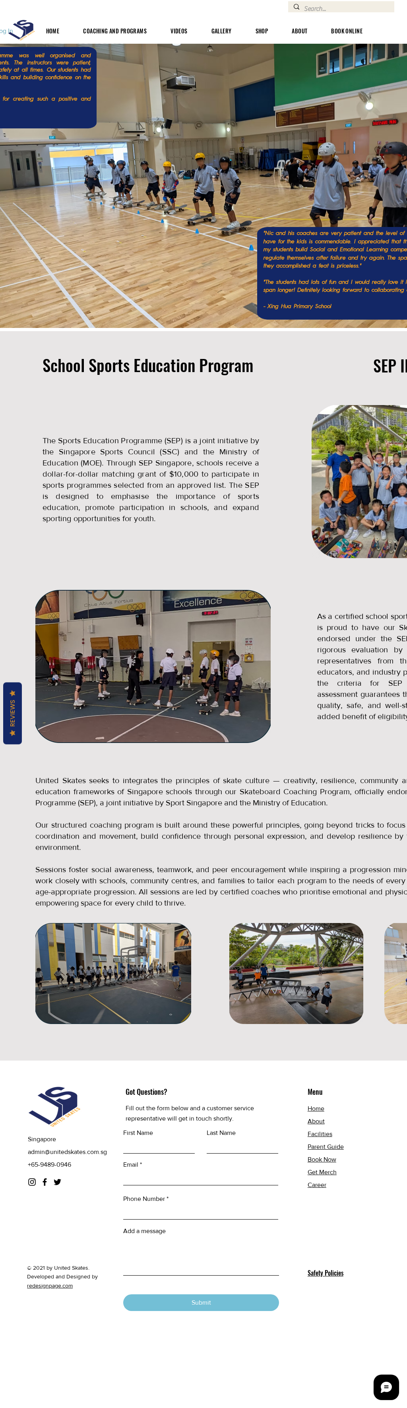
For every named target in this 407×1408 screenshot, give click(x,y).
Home (316, 1108)
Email (130, 1165)
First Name (138, 1133)
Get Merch (322, 1172)
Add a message (144, 1231)
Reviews (12, 713)
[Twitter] (57, 1182)
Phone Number (144, 1199)
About (316, 1121)
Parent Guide (326, 1146)
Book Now (322, 1159)
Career (317, 1184)
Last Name (221, 1133)
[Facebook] (45, 1182)
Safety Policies (325, 1273)
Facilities (320, 1134)
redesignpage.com (50, 1285)
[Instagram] (32, 1182)
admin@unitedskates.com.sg (67, 1151)
